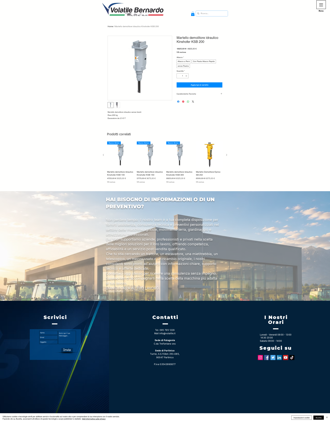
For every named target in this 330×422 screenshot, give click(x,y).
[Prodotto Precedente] (103, 154)
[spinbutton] (182, 76)
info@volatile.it (167, 333)
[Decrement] (178, 76)
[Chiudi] (326, 417)
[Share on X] (193, 101)
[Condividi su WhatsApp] (188, 101)
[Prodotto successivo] (226, 154)
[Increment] (186, 76)
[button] (193, 13)
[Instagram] (260, 357)
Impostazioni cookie (302, 417)
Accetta (319, 417)
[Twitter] (272, 357)
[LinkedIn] (279, 357)
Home (110, 26)
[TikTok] (291, 357)
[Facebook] (266, 357)
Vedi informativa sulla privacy (94, 418)
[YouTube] (285, 357)
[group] (165, 165)
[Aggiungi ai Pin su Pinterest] (183, 101)
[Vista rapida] (209, 155)
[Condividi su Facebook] (178, 101)
